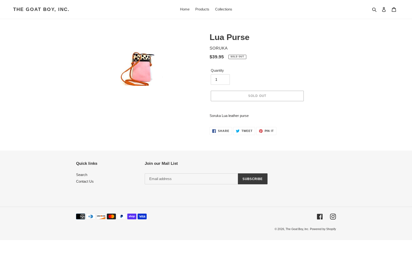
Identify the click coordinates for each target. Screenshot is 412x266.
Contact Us (85, 181)
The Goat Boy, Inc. (41, 9)
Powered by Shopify (323, 229)
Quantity (217, 70)
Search (81, 175)
